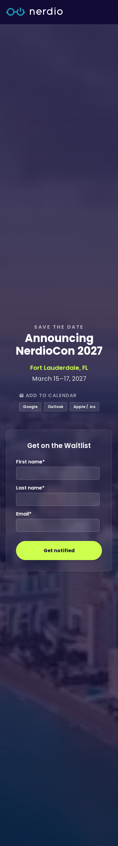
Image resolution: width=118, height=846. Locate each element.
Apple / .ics (84, 406)
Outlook (55, 406)
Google (30, 406)
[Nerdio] (34, 12)
